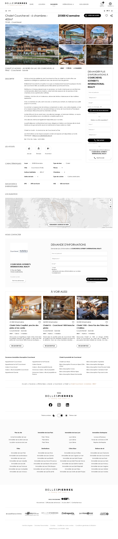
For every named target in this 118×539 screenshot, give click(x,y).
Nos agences (83, 4)
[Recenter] (110, 206)
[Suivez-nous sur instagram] (59, 404)
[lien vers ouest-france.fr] (104, 514)
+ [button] (110, 200)
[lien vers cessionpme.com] (32, 514)
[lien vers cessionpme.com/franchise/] (86, 514)
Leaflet (103, 227)
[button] (99, 107)
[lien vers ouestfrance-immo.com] (14, 513)
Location (42, 4)
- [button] (110, 203)
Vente (31, 4)
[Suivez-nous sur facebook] (50, 404)
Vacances (54, 4)
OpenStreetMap (109, 227)
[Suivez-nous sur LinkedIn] (67, 404)
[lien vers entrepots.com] (68, 513)
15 (10, 62)
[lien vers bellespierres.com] (50, 514)
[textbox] (99, 93)
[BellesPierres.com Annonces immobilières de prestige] (16, 4)
